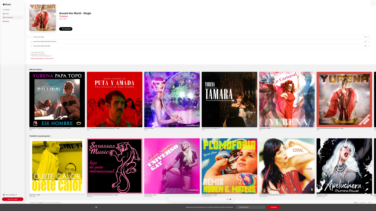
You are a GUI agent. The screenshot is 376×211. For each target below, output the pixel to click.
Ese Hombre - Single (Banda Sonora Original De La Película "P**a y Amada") (52, 72)
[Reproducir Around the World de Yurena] (31, 37)
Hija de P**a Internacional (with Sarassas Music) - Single (104, 139)
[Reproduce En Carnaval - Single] (261, 124)
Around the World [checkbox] (38, 37)
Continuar (274, 207)
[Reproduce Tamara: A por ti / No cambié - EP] (204, 124)
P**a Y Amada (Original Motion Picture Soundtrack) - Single (105, 72)
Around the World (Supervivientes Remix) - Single (332, 72)
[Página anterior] (27, 99)
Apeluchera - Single (323, 139)
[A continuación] (227, 199)
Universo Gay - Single (151, 139)
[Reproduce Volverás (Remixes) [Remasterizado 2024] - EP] (261, 191)
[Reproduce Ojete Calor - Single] (31, 191)
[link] (36, 69)
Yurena (63, 16)
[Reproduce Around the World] (146, 124)
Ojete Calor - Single (35, 139)
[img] (7, 4)
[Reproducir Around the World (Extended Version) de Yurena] (31, 41)
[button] (12, 9)
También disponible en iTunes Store (41, 58)
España (355, 202)
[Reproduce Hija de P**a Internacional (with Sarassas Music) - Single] (89, 191)
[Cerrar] (96, 207)
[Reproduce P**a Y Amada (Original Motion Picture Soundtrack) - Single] (89, 124)
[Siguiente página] (374, 99)
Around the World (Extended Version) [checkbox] (44, 41)
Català (369, 202)
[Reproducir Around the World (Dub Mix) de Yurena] (31, 46)
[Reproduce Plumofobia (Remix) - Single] (204, 191)
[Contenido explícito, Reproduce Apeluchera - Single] (319, 191)
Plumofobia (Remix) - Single (210, 139)
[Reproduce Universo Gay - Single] (146, 191)
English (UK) (363, 202)
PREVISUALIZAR (363, 37)
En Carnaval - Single (265, 72)
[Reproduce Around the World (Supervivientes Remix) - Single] (319, 124)
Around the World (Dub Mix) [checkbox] (41, 46)
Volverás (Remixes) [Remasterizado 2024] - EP (273, 139)
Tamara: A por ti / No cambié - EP (212, 72)
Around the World (149, 72)
